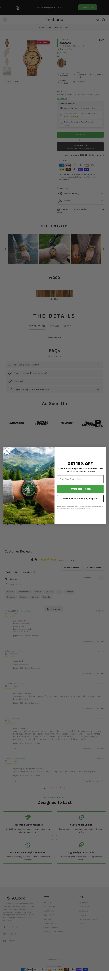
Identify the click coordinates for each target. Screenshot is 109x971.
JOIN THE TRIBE (80, 488)
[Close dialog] (7, 451)
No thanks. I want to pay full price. (80, 498)
